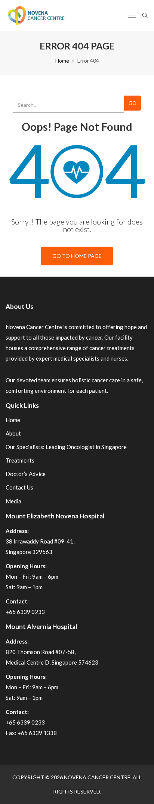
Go (132, 103)
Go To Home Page (77, 256)
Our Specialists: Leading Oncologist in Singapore (66, 446)
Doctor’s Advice (26, 473)
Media (13, 501)
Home (62, 60)
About (13, 433)
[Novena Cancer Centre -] (35, 15)
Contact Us (19, 487)
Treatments (20, 460)
